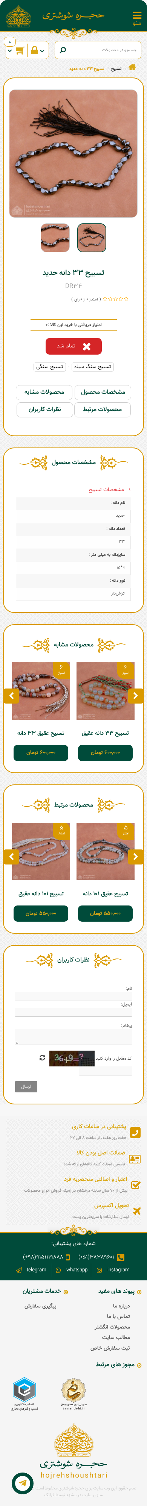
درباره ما (121, 1306)
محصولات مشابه (44, 392)
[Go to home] (132, 67)
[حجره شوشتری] (74, 16)
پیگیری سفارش (40, 1306)
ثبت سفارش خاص (110, 1348)
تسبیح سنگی (49, 367)
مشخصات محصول (103, 392)
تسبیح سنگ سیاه (92, 367)
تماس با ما (118, 1317)
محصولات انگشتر (112, 1327)
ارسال (26, 1086)
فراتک (49, 1495)
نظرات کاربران (45, 409)
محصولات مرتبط (102, 409)
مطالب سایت (116, 1338)
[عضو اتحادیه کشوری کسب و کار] (24, 1394)
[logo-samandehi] (73, 1394)
